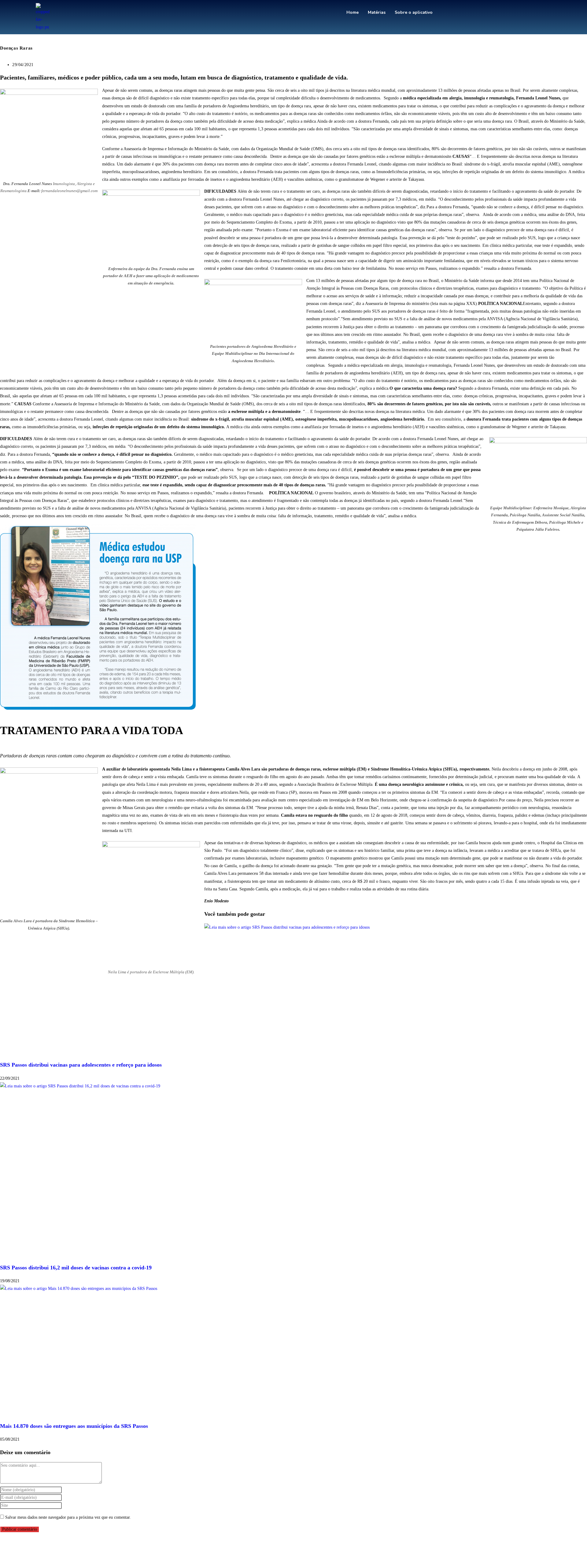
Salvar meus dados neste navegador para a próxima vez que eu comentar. (68, 1517)
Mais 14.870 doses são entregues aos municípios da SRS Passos (74, 1426)
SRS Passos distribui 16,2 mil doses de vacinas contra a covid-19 (76, 1268)
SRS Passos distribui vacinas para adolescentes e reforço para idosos (81, 1065)
